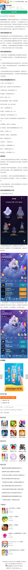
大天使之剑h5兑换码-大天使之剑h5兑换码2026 (13, 475)
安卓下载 (14, 12)
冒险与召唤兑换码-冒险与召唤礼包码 (11, 478)
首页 (11, 1)
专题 (26, 1)
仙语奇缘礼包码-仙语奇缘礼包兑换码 (11, 471)
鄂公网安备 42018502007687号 (15, 566)
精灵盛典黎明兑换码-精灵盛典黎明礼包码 (12, 496)
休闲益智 (6, 16)
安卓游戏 (15, 1)
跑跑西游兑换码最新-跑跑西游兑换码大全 (12, 468)
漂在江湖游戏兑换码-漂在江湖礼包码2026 (12, 485)
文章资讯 (22, 1)
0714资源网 (17, 561)
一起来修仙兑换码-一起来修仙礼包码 (11, 499)
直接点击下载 (6, 400)
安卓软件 (18, 1)
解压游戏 (12, 16)
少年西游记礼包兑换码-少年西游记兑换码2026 (13, 482)
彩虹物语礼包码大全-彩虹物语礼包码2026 (12, 492)
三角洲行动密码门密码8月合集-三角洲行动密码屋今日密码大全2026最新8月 (13, 489)
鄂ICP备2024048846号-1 (16, 563)
